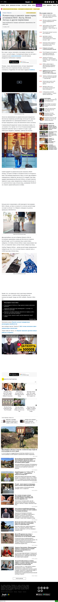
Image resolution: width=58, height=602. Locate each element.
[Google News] (47, 588)
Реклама (15, 591)
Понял (56, 600)
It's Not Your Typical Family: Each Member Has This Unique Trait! (50, 110)
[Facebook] (30, 48)
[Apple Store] (39, 594)
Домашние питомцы (15, 5)
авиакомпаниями (16, 56)
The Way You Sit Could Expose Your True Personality (7, 408)
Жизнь (29, 5)
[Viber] (47, 2)
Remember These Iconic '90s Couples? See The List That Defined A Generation (50, 119)
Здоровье (49, 5)
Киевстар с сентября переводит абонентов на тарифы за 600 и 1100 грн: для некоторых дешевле (19, 312)
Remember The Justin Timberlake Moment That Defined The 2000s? (50, 114)
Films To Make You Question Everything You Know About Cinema (50, 105)
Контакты (24, 591)
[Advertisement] (19, 194)
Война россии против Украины (10, 9)
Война (33, 5)
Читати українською (31, 12)
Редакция (20, 591)
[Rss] (49, 2)
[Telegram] (45, 2)
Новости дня (36, 9)
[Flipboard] (51, 2)
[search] (57, 2)
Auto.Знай (24, 5)
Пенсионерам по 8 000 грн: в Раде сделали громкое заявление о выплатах (19, 306)
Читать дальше (19, 578)
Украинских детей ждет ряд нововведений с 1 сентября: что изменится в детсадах (18, 309)
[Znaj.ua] (29, 2)
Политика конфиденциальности (7, 591)
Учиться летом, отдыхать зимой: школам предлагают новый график (18, 316)
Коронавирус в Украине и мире (25, 9)
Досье (7, 5)
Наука (54, 5)
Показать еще (32, 319)
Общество (39, 5)
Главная (3, 5)
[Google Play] (46, 594)
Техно (44, 5)
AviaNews (32, 69)
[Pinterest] (53, 2)
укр (1, 1)
